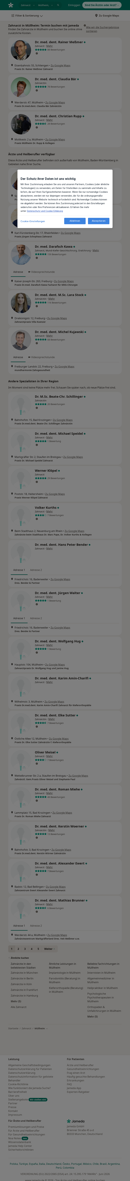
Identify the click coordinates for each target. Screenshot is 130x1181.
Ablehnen (75, 221)
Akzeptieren (99, 221)
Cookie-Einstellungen (33, 221)
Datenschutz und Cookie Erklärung (45, 211)
